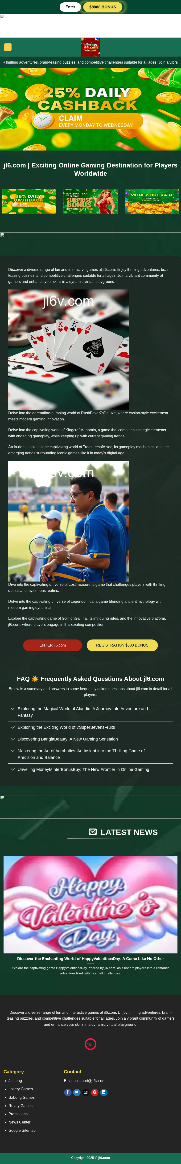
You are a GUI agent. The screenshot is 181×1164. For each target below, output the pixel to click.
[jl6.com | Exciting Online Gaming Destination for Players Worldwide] (90, 47)
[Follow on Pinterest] (94, 1092)
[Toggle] (12, 709)
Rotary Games (20, 1106)
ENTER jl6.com (53, 645)
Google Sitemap (22, 1130)
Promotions (18, 1114)
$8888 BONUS (102, 7)
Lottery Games (20, 1089)
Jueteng (15, 1081)
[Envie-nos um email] (85, 1092)
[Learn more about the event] (90, 26)
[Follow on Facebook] (67, 1092)
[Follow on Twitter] (76, 1092)
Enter (70, 7)
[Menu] (8, 47)
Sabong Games (21, 1097)
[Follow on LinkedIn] (103, 1092)
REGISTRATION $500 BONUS (122, 645)
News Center (19, 1122)
